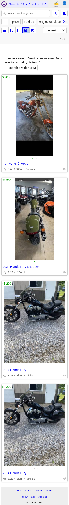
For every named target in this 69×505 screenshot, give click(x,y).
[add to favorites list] (5, 169)
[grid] (18, 30)
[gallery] (25, 30)
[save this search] (64, 13)
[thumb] (11, 30)
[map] (32, 30)
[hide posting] (64, 169)
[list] (4, 30)
